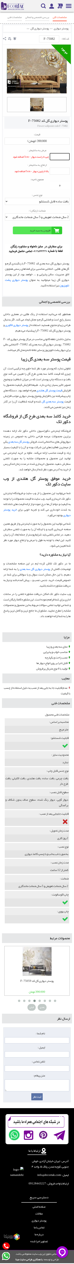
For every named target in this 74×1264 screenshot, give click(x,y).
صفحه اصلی (39, 1207)
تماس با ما (39, 1227)
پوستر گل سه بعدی (18, 442)
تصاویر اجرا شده (39, 1241)
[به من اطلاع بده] (14, 38)
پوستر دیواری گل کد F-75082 (48, 120)
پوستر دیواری (61, 28)
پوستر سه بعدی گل (52, 401)
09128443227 (37, 1183)
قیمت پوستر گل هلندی (49, 390)
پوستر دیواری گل (39, 28)
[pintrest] (43, 1135)
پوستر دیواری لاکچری (16, 325)
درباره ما (39, 1234)
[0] (37, 104)
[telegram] (59, 1135)
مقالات (39, 1213)
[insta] (28, 1135)
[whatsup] (14, 1135)
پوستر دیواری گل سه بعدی (35, 569)
